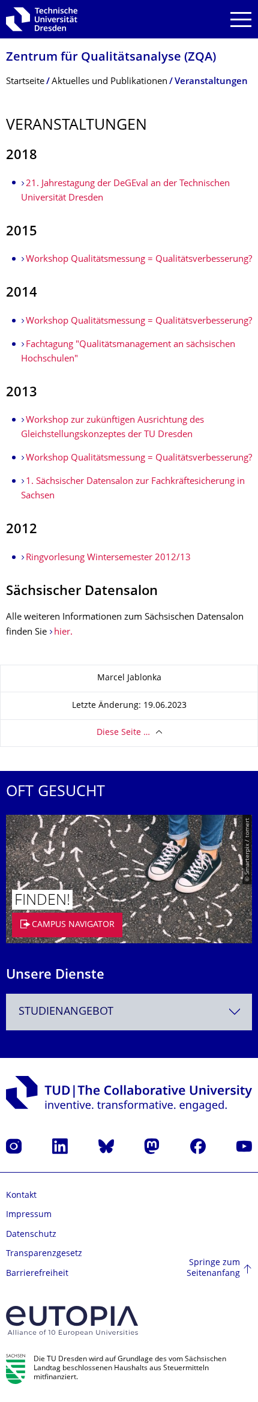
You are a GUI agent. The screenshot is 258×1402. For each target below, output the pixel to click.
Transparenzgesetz (44, 1254)
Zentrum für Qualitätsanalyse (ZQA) (111, 58)
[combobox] (129, 1012)
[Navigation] (241, 19)
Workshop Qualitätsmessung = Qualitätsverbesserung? (139, 259)
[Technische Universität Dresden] (41, 19)
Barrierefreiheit (37, 1274)
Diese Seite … (123, 733)
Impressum (29, 1215)
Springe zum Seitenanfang (213, 1268)
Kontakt (21, 1196)
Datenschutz (31, 1235)
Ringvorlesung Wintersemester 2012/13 (108, 558)
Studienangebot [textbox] (66, 1012)
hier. (63, 632)
